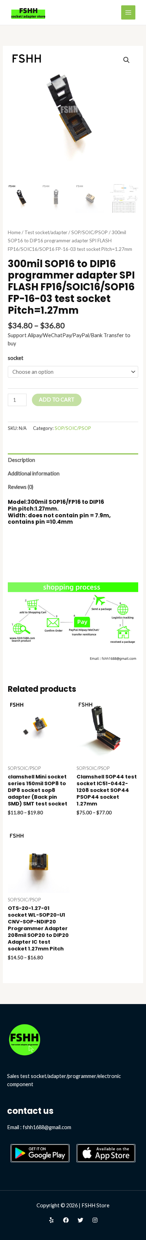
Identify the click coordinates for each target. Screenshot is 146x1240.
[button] (126, 60)
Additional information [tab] (34, 473)
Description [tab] (21, 460)
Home (14, 232)
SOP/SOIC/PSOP (89, 232)
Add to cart (56, 400)
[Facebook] (66, 1220)
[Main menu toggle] (128, 12)
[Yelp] (51, 1220)
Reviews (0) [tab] (20, 487)
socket (15, 358)
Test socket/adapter (45, 232)
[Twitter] (80, 1220)
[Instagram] (95, 1220)
